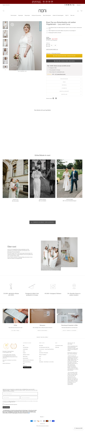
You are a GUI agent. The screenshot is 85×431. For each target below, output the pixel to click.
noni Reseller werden (59, 345)
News (40, 356)
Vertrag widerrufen (27, 367)
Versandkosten (54, 40)
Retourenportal (25, 358)
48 (55, 45)
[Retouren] (42, 316)
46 (51, 45)
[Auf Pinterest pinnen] (53, 98)
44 (48, 45)
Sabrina (44, 199)
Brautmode (20, 15)
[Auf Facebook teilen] (56, 98)
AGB (24, 363)
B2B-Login (57, 347)
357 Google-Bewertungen (60, 74)
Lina (17, 199)
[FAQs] (15, 316)
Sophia (71, 199)
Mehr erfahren (42, 330)
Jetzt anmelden (6, 407)
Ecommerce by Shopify (44, 425)
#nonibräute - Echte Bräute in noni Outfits (46, 361)
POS (37, 425)
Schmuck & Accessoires (36, 15)
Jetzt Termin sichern (69, 330)
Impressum (25, 365)
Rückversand (25, 356)
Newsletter (41, 345)
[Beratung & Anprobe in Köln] (69, 316)
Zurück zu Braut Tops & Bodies (43, 222)
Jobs (40, 358)
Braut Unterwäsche (47, 15)
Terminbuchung (25, 347)
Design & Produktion (42, 354)
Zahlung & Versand (26, 354)
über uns (8, 363)
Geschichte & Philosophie (43, 352)
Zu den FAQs (15, 330)
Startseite (38, 337)
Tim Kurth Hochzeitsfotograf (70, 200)
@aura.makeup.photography (72, 353)
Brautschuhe (27, 15)
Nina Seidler (16, 200)
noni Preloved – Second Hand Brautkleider (46, 349)
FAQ (23, 345)
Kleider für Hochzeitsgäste (58, 15)
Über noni (72, 15)
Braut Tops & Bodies (44, 337)
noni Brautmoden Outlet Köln (44, 347)
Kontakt (24, 352)
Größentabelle (25, 349)
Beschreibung (64, 78)
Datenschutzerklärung (26, 361)
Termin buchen (13, 15)
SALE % (66, 15)
